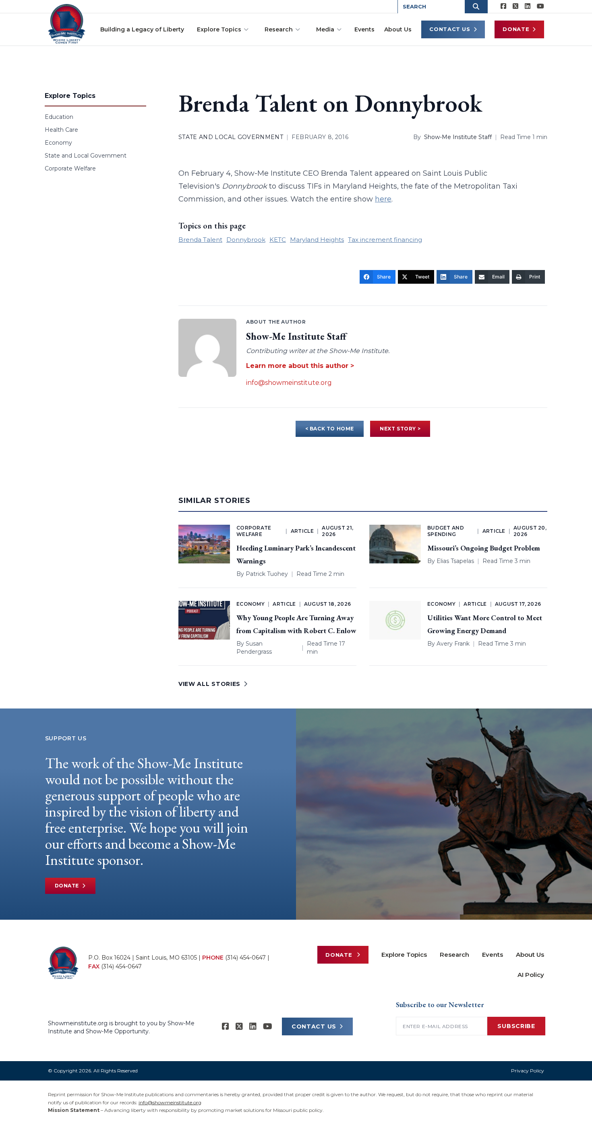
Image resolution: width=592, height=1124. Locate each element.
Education (59, 117)
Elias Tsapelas (455, 561)
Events (364, 29)
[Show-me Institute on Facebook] (503, 6)
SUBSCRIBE (516, 1026)
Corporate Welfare (70, 168)
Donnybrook (245, 239)
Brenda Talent (200, 239)
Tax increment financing (385, 239)
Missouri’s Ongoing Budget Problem (483, 548)
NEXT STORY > (400, 429)
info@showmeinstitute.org (289, 382)
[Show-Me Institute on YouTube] (540, 6)
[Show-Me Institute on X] (515, 6)
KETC (277, 239)
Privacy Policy (527, 1071)
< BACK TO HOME (329, 429)
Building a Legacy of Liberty (142, 29)
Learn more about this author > (300, 366)
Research (279, 29)
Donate (516, 29)
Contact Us (449, 29)
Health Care (61, 129)
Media (325, 29)
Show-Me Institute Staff (458, 137)
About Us (398, 29)
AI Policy (530, 975)
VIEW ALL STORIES (209, 684)
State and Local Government (85, 155)
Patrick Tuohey (267, 574)
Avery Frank (453, 643)
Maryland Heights (317, 239)
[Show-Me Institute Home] (66, 24)
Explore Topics (219, 29)
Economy (58, 142)
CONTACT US (314, 1026)
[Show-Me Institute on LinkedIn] (527, 6)
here (383, 199)
